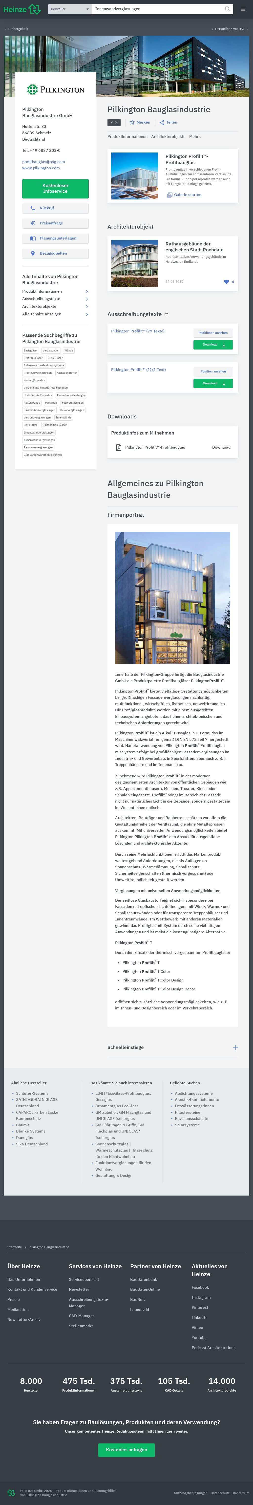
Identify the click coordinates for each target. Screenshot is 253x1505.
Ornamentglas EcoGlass (117, 1106)
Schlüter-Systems (32, 1094)
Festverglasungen (73, 402)
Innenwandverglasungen (39, 432)
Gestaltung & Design (113, 1176)
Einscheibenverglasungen (39, 410)
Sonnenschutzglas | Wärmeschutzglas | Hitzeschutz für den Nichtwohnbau (124, 1150)
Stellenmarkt (81, 1326)
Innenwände (63, 417)
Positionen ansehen (213, 333)
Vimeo (197, 1328)
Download (210, 344)
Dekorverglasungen (72, 410)
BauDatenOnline (145, 1290)
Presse (13, 1300)
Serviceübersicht (84, 1280)
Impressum (241, 1493)
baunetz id (139, 1310)
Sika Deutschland (32, 1144)
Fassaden (51, 402)
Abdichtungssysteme (194, 1094)
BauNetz (138, 1300)
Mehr (193, 137)
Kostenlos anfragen (126, 1450)
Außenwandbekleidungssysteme (44, 365)
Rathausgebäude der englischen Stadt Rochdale (195, 247)
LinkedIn (200, 1318)
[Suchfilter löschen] (114, 122)
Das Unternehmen (23, 1280)
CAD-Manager (81, 1316)
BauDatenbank (143, 1280)
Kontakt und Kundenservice (32, 1290)
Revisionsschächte (191, 1119)
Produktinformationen (42, 292)
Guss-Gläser (55, 358)
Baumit (22, 1125)
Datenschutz (220, 1493)
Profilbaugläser (33, 358)
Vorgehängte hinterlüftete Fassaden (46, 387)
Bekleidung (31, 425)
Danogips (24, 1138)
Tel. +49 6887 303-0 (41, 151)
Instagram (201, 1298)
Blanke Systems (30, 1132)
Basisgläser (31, 350)
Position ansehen (213, 371)
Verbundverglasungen (37, 417)
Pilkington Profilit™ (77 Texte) (138, 331)
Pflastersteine (187, 1113)
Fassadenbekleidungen (71, 395)
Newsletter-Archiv (24, 1320)
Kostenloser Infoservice (55, 188)
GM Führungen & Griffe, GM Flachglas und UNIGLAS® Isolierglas (119, 1131)
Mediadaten (18, 1310)
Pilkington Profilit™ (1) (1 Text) (138, 370)
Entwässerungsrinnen (194, 1106)
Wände (68, 350)
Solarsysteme (187, 1125)
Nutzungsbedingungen (191, 1493)
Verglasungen (51, 350)
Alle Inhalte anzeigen (41, 314)
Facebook (200, 1288)
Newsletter (79, 1290)
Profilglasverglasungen (38, 372)
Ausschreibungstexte (41, 299)
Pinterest (200, 1308)
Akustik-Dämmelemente (197, 1100)
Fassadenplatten (67, 372)
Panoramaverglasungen (38, 447)
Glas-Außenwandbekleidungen (43, 455)
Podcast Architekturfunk (214, 1348)
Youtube (199, 1338)
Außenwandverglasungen (39, 440)
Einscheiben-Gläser (55, 425)
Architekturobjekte (39, 307)
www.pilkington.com (41, 168)
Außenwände (32, 402)
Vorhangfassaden (34, 380)
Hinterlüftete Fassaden (38, 395)
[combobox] (162, 9)
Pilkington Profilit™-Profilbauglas (187, 159)
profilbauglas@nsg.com (43, 162)
